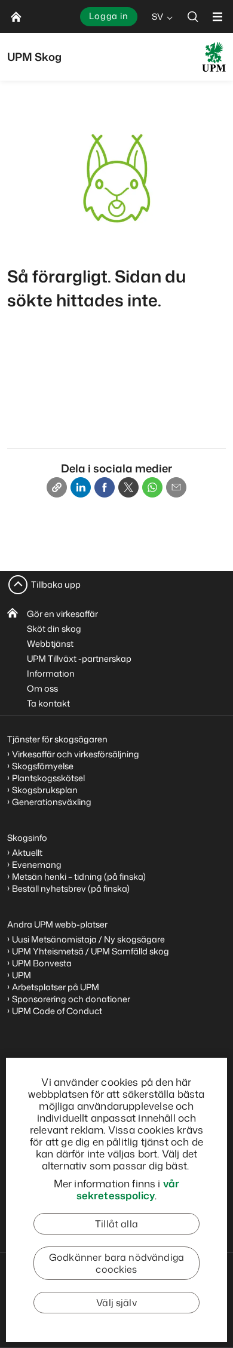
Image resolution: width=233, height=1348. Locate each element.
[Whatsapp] (152, 487)
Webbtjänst (50, 643)
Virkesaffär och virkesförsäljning (76, 754)
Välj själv (116, 1302)
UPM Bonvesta (42, 963)
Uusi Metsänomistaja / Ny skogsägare (88, 939)
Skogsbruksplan (45, 790)
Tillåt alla (116, 1223)
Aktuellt (27, 852)
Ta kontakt (48, 703)
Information (51, 673)
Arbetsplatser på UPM (55, 987)
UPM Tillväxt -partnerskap (79, 658)
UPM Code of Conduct (57, 1011)
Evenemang (37, 864)
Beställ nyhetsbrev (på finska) (71, 888)
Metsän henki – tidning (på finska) (79, 876)
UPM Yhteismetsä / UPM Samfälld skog (90, 951)
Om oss (42, 688)
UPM (21, 975)
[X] (128, 487)
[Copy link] (57, 487)
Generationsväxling (51, 802)
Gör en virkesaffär (62, 613)
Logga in (108, 16)
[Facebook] (104, 487)
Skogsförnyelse (42, 766)
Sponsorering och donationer (71, 999)
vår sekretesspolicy (128, 1189)
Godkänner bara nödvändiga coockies (116, 1263)
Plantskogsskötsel (48, 778)
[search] (193, 16)
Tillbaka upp (56, 584)
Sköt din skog (54, 628)
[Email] (176, 487)
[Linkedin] (80, 487)
